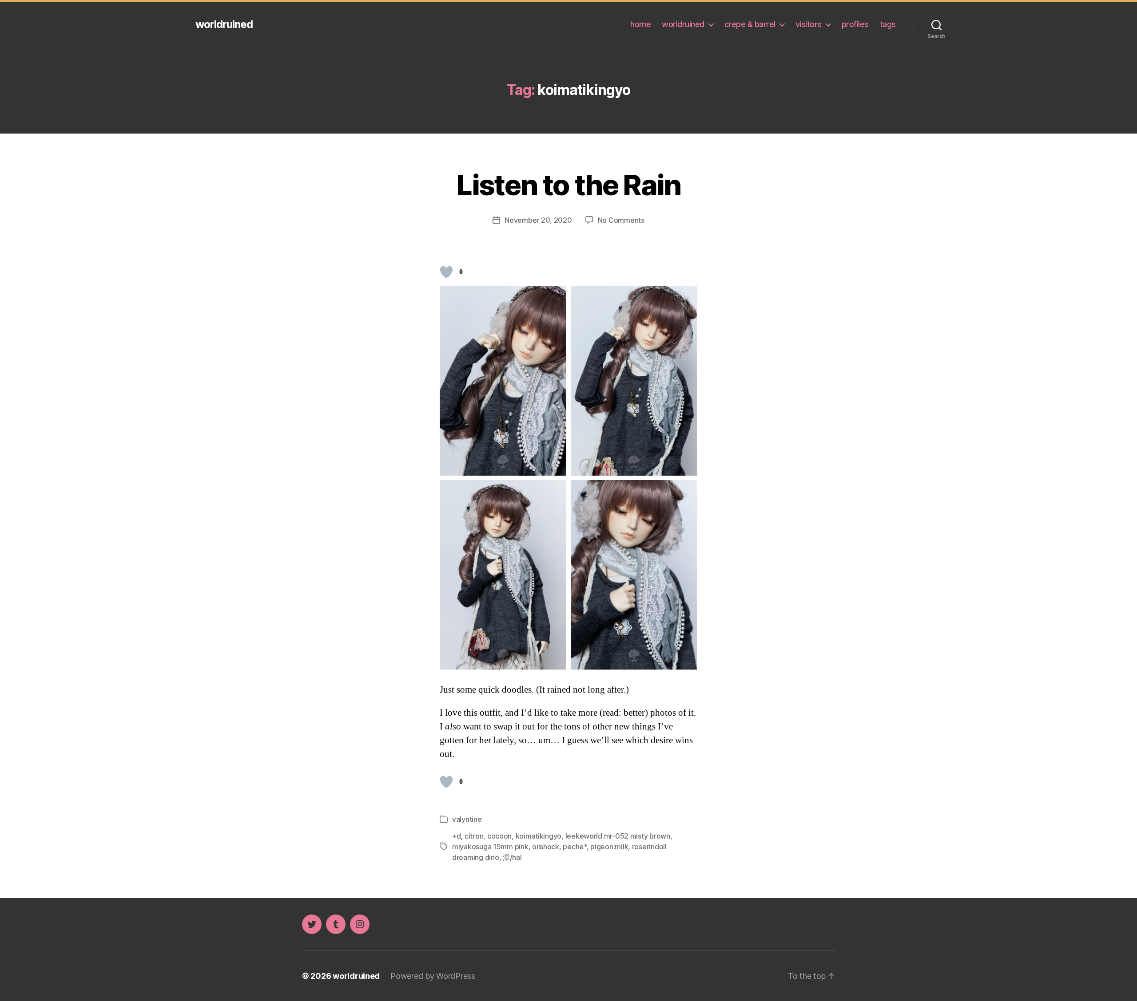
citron (474, 836)
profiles (855, 24)
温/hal (512, 857)
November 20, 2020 (538, 220)
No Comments (621, 220)
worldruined (224, 24)
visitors (808, 24)
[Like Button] (446, 272)
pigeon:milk (609, 846)
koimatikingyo (539, 836)
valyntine (467, 819)
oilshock (545, 846)
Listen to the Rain (568, 185)
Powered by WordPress (432, 976)
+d (456, 836)
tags (888, 24)
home (640, 24)
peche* (574, 846)
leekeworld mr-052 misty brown (617, 836)
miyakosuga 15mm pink (490, 846)
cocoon (499, 836)
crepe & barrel (749, 24)
